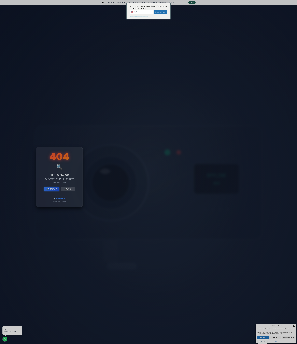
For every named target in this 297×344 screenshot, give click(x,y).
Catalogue (110, 2)
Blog (129, 2)
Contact (192, 2)
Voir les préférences (288, 337)
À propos (135, 2)
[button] (294, 326)
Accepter (262, 337)
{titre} (276, 341)
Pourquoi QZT (145, 2)
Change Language (160, 12)
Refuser (275, 337)
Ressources (120, 2)
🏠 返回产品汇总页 (51, 189)
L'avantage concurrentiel (158, 2)
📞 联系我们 (68, 189)
